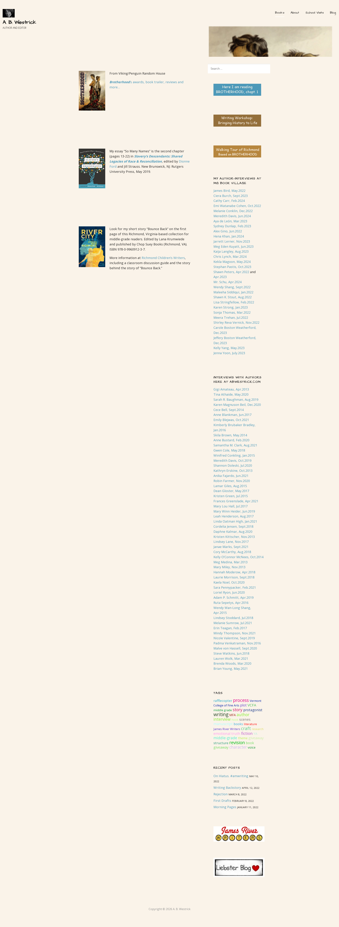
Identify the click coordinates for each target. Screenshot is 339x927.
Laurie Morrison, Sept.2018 (233, 577)
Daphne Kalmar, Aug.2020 (232, 531)
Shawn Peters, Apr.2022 (231, 272)
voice (251, 747)
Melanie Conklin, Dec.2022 (233, 211)
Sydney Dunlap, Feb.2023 (232, 226)
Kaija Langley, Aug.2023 (231, 251)
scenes (245, 719)
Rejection (220, 794)
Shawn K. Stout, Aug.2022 (232, 297)
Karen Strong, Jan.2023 (230, 307)
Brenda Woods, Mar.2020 (232, 663)
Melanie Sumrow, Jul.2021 (232, 623)
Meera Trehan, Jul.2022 (230, 317)
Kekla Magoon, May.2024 (232, 262)
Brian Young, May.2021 (230, 668)
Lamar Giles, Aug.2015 (230, 486)
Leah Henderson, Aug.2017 (233, 516)
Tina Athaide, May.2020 (230, 394)
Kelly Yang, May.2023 (229, 348)
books (238, 724)
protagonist (252, 710)
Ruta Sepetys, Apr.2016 (230, 602)
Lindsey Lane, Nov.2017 (231, 541)
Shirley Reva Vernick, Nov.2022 (236, 322)
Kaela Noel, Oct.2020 (229, 582)
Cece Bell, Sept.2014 (228, 410)
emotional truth (226, 733)
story (237, 709)
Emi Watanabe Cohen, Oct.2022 (237, 206)
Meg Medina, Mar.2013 (230, 562)
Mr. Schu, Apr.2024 (227, 282)
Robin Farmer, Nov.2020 (231, 481)
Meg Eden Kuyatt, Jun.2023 (233, 246)
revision (237, 742)
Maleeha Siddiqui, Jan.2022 (233, 292)
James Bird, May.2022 (229, 190)
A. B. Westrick (19, 22)
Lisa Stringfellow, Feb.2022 (233, 302)
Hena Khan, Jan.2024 (228, 236)
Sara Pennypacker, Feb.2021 (234, 587)
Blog (333, 12)
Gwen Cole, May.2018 (229, 450)
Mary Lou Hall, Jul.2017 (230, 506)
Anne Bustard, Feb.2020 (231, 440)
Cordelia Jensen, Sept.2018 (233, 526)
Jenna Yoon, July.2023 (229, 353)
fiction (247, 733)
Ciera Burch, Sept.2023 (230, 196)
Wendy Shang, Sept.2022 (232, 287)
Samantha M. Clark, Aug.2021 (235, 445)
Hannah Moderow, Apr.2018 (234, 572)
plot (243, 705)
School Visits (314, 12)
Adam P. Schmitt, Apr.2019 (233, 597)
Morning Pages (224, 807)
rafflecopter (222, 700)
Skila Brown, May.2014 (230, 435)
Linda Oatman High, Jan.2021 (235, 521)
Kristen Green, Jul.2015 (230, 496)
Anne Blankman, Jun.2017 (232, 415)
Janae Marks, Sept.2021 (230, 547)
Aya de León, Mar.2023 (230, 221)
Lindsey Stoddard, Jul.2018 (233, 618)
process (241, 700)
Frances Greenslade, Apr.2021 (235, 501)
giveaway (256, 737)
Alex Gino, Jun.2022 (227, 231)
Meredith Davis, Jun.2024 (232, 216)
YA (255, 733)
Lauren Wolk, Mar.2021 (230, 658)
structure (220, 743)
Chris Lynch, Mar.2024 (229, 256)
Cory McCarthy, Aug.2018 (232, 552)
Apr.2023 (220, 277)
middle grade (222, 710)
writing (220, 714)
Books (279, 12)
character (238, 747)
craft (246, 728)
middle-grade (225, 737)
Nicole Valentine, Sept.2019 (234, 638)
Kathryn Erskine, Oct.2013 (232, 470)
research (257, 729)
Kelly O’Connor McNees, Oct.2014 (238, 557)
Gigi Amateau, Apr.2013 (231, 389)
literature (250, 724)
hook (234, 720)
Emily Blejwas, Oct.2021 (231, 420)
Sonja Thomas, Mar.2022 (232, 312)
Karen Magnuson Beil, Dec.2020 (237, 404)
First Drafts (222, 800)
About (295, 12)
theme (243, 738)
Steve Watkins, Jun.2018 (231, 653)
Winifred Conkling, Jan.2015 (234, 455)
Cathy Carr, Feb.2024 (229, 201)
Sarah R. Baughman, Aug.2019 (235, 399)
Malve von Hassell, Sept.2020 (235, 648)
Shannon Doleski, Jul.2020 (232, 465)
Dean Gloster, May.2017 (231, 491)
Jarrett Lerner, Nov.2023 (231, 241)
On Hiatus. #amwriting (230, 776)
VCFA (252, 705)
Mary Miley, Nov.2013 (229, 567)
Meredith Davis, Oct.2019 (232, 460)
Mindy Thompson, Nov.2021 (234, 633)
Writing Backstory (227, 787)
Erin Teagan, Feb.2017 (230, 628)
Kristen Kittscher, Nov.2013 (234, 537)
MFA (232, 715)
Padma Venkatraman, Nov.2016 (237, 643)
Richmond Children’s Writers (163, 258)
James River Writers (226, 729)
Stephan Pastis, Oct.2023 (232, 267)
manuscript (223, 723)
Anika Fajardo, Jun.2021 (230, 476)
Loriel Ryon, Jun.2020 (229, 592)
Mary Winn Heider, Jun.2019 (234, 511)
